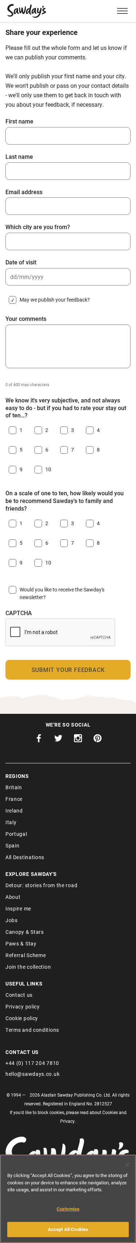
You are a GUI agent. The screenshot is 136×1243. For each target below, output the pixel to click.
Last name (19, 156)
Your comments (25, 318)
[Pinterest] (97, 740)
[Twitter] (58, 740)
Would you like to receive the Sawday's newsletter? (62, 593)
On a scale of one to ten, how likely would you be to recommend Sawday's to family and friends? (64, 500)
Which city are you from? (37, 227)
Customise (68, 1208)
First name (19, 121)
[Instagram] (78, 740)
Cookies (110, 1112)
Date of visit (20, 262)
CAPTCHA (18, 613)
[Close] (127, 1165)
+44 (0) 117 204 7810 (32, 1062)
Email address (23, 192)
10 (48, 469)
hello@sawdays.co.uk (32, 1073)
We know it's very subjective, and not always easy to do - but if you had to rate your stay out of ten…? (65, 408)
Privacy (67, 1121)
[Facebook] (39, 740)
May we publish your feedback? (55, 299)
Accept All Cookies (68, 1229)
